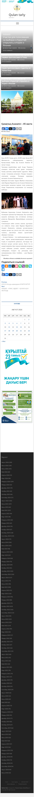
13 (17, 327)
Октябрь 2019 (6, 725)
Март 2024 (5, 555)
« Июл (3, 341)
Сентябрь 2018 (6, 766)
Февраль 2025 (6, 520)
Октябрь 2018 (6, 763)
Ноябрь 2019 (5, 721)
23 (29, 331)
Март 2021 (5, 670)
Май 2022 (4, 625)
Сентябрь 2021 (6, 651)
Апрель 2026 (5, 475)
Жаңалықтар (7, 34)
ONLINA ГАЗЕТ (24, 782)
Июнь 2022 (5, 622)
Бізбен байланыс (11, 784)
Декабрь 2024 (6, 526)
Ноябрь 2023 (5, 568)
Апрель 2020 (5, 705)
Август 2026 (5, 462)
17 (5, 331)
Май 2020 (4, 702)
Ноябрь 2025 (5, 491)
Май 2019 (4, 741)
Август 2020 (5, 693)
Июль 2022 (5, 619)
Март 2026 (5, 478)
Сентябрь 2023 (6, 574)
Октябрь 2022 (6, 609)
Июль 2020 (5, 696)
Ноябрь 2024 (5, 529)
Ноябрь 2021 (5, 645)
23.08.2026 (23, 48)
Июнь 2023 (5, 584)
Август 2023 (5, 577)
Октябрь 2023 (6, 571)
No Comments (8, 50)
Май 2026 (4, 472)
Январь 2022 (5, 638)
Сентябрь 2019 (6, 728)
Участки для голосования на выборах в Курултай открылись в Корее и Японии (16, 41)
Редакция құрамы (22, 784)
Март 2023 (5, 593)
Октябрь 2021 (6, 648)
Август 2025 (5, 501)
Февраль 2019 (6, 750)
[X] (13, 266)
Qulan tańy (17, 15)
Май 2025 (4, 510)
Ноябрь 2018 (5, 760)
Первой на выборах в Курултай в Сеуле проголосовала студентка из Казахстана (16, 68)
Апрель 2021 (5, 667)
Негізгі (6, 782)
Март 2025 (5, 517)
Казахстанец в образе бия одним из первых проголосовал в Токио (17, 56)
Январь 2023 (5, 600)
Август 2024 (5, 539)
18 (9, 331)
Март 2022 (5, 632)
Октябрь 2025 (6, 494)
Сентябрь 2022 (6, 613)
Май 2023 (4, 587)
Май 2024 (4, 549)
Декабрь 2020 (6, 680)
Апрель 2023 (5, 590)
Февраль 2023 (6, 597)
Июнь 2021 (5, 661)
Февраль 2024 (6, 558)
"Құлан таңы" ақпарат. (10, 48)
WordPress (26, 788)
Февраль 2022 (6, 635)
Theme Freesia (18, 788)
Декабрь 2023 (6, 565)
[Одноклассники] (6, 266)
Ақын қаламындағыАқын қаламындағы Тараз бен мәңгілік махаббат (15, 104)
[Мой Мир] (9, 266)
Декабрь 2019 (6, 718)
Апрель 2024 (5, 552)
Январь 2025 (5, 523)
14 (21, 327)
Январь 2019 (5, 753)
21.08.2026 (22, 109)
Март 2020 (5, 709)
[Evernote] (20, 266)
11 (9, 327)
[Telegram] (3, 269)
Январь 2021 (5, 677)
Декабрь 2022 (6, 603)
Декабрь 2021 (6, 641)
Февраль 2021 (6, 673)
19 (13, 331)
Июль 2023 (5, 581)
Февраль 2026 (6, 481)
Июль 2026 (5, 465)
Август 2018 (5, 769)
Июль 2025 (5, 504)
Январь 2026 (5, 485)
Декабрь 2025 (6, 488)
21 (21, 331)
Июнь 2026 (5, 469)
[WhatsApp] (26, 266)
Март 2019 (5, 747)
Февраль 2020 (6, 712)
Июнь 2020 (5, 699)
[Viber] (23, 266)
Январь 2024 (5, 561)
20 (17, 331)
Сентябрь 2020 (6, 689)
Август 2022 (5, 616)
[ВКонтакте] (3, 266)
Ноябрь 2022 (5, 606)
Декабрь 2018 (6, 757)
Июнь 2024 (5, 545)
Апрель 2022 (5, 629)
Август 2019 (5, 731)
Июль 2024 (5, 542)
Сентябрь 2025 (6, 497)
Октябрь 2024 (6, 533)
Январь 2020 (5, 715)
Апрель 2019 (5, 744)
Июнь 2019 (5, 737)
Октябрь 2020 (6, 686)
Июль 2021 (5, 657)
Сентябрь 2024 (6, 536)
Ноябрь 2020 (5, 683)
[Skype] (30, 266)
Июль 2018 (5, 773)
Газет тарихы (15, 782)
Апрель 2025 (5, 513)
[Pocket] (16, 266)
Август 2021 (5, 654)
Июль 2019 (5, 734)
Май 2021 (4, 664)
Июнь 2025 (5, 507)
